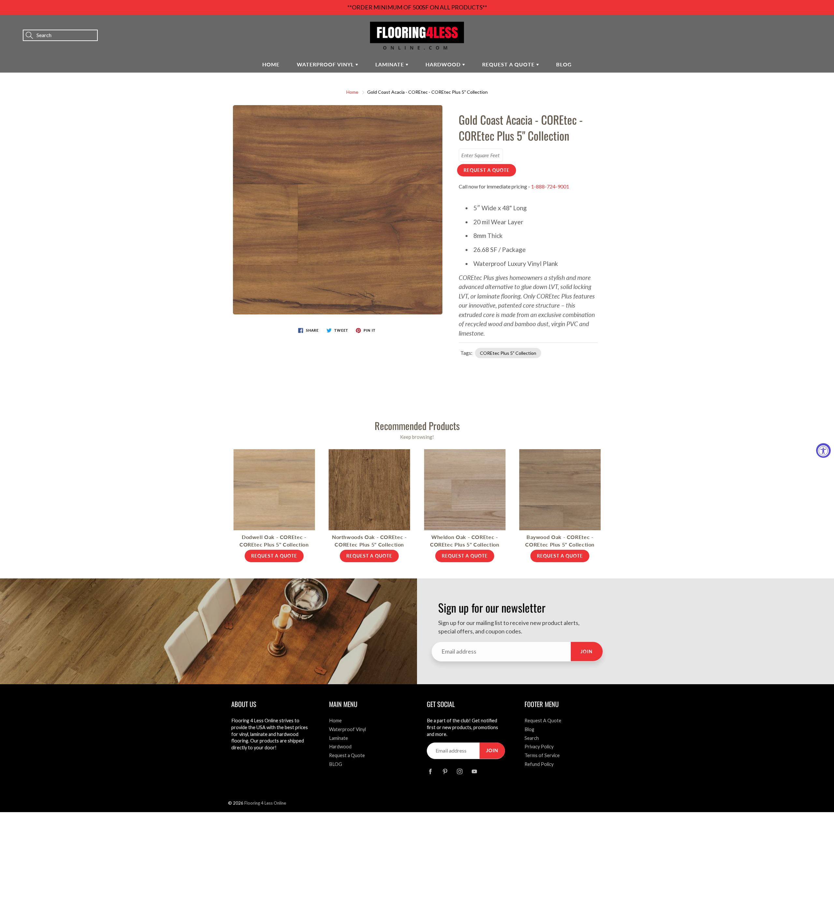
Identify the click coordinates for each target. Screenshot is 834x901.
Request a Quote (509, 64)
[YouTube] (474, 771)
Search (532, 738)
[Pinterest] (445, 771)
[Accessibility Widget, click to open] (823, 450)
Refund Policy (539, 764)
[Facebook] (430, 771)
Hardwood (443, 64)
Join (587, 651)
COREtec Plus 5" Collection (508, 353)
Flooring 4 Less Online (265, 803)
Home (271, 64)
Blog (529, 729)
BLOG (564, 64)
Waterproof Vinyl (326, 64)
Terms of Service (542, 755)
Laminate (390, 64)
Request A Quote (543, 720)
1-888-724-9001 (550, 186)
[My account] (806, 26)
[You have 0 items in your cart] (822, 26)
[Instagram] (459, 771)
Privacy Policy (539, 746)
